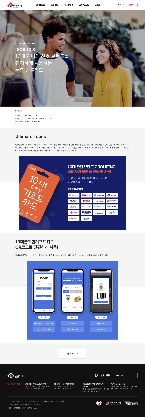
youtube (108, 375)
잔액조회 (130, 5)
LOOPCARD (84, 5)
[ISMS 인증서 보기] (99, 403)
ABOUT (98, 5)
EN (123, 5)
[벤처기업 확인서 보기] (131, 403)
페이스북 (96, 375)
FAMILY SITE (120, 375)
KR (119, 5)
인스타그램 (102, 375)
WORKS (54, 5)
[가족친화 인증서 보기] (113, 403)
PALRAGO (68, 5)
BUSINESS (40, 5)
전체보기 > (72, 353)
